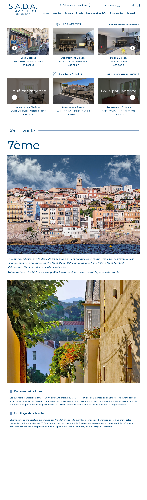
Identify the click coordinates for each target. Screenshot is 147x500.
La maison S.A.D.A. (96, 13)
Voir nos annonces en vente (123, 24)
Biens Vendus (116, 13)
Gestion (69, 13)
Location (56, 13)
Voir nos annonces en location (122, 74)
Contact (131, 13)
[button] (14, 48)
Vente (46, 13)
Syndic (79, 13)
